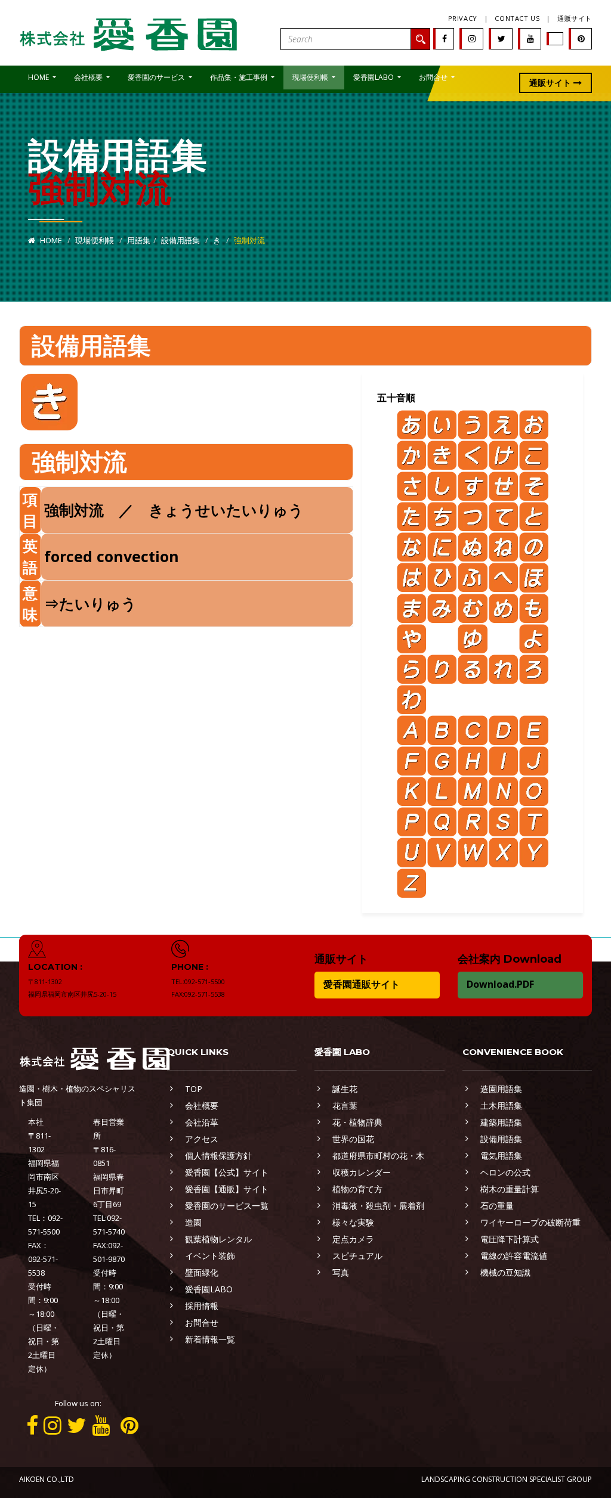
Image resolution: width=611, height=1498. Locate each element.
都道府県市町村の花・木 (378, 1155)
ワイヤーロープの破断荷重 (530, 1222)
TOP (193, 1088)
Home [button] (39, 77)
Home (50, 240)
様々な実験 (353, 1222)
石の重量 (497, 1205)
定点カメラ (353, 1239)
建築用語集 (501, 1122)
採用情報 (201, 1305)
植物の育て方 (357, 1189)
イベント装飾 (210, 1255)
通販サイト (574, 18)
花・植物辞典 (357, 1122)
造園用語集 (501, 1088)
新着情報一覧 (210, 1339)
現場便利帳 (94, 240)
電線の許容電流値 (513, 1255)
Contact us (517, 18)
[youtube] (530, 38)
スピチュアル (357, 1255)
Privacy (462, 18)
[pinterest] (581, 38)
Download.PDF (500, 984)
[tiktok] (555, 38)
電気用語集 (501, 1155)
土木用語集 (501, 1105)
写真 (340, 1272)
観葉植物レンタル (218, 1239)
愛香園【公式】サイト (227, 1172)
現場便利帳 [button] (311, 77)
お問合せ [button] (434, 77)
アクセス (201, 1139)
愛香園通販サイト (361, 984)
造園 (193, 1222)
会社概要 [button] (89, 77)
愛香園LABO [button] (374, 77)
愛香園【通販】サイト (227, 1189)
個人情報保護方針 (218, 1155)
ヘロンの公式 (505, 1172)
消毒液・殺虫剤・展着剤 (378, 1205)
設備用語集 (180, 240)
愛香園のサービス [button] (157, 77)
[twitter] (501, 38)
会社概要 (201, 1105)
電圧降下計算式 (509, 1239)
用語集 (138, 240)
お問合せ (201, 1322)
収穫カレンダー (361, 1172)
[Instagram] (472, 38)
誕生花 (344, 1088)
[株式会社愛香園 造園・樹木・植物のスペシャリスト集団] (129, 32)
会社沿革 (201, 1122)
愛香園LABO (209, 1289)
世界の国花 (353, 1139)
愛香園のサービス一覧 (227, 1205)
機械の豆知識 (505, 1272)
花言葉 (344, 1105)
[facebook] (444, 38)
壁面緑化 (201, 1272)
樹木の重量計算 (509, 1189)
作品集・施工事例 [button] (239, 77)
